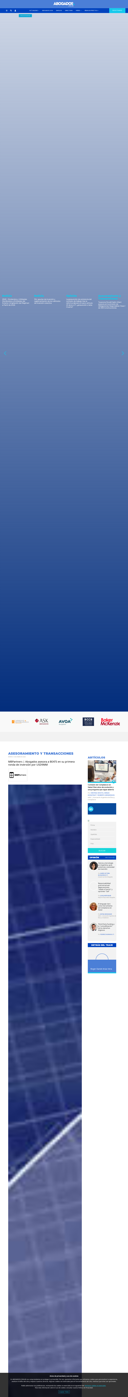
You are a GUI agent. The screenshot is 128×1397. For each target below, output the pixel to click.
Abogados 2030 (47, 10)
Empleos (59, 10)
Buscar (102, 851)
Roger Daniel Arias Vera (101, 968)
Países (78, 10)
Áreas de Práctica (91, 10)
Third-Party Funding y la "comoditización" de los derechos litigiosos (106, 927)
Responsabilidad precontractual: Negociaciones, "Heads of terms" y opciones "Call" (105, 887)
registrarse (117, 10)
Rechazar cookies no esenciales (95, 1386)
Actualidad (33, 10)
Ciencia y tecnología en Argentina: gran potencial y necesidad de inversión (106, 866)
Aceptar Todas (64, 1392)
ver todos (109, 857)
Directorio (69, 10)
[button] (6, 11)
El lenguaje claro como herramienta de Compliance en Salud (105, 907)
